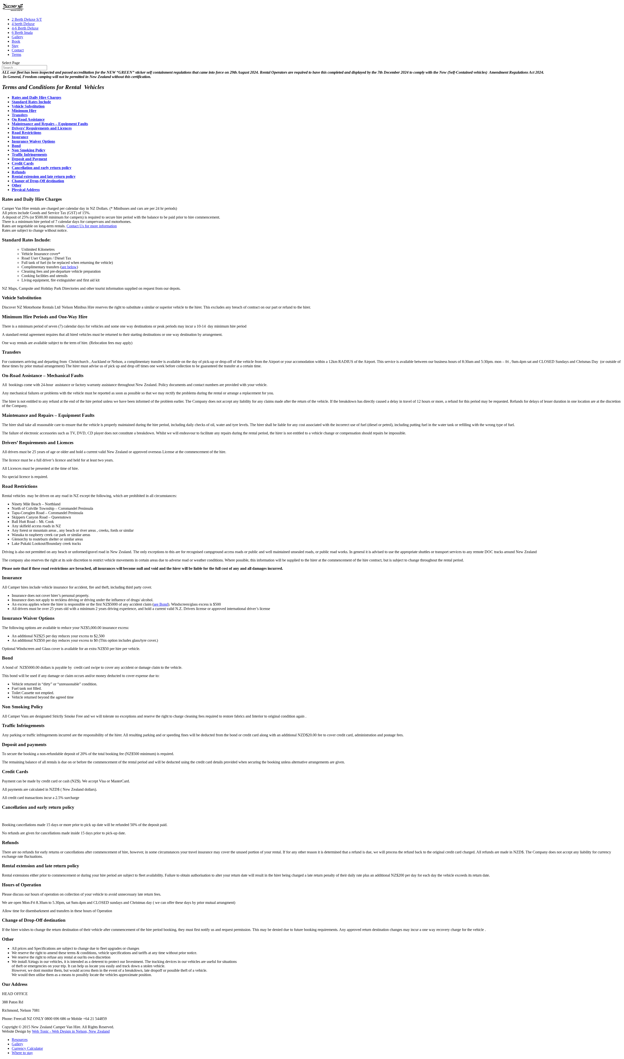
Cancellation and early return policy (41, 168)
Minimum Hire (24, 111)
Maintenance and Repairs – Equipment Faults (50, 124)
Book (16, 41)
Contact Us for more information (92, 226)
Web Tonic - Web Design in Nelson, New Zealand (71, 1031)
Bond (16, 146)
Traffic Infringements (29, 154)
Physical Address (26, 190)
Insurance (20, 137)
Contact (18, 50)
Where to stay (22, 1053)
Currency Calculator (27, 1048)
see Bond (161, 604)
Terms (16, 54)
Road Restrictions (26, 132)
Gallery (17, 37)
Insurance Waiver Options (33, 141)
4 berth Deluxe (23, 24)
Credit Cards (23, 163)
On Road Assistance (28, 119)
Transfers (20, 115)
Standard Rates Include (31, 102)
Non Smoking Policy (28, 150)
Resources (20, 1040)
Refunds (19, 172)
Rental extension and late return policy (44, 176)
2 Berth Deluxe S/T (27, 19)
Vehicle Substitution (28, 106)
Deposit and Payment (29, 159)
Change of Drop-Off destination (38, 181)
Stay (15, 46)
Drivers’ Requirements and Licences (42, 128)
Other (16, 185)
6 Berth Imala (22, 32)
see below (69, 267)
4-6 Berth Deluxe (25, 28)
